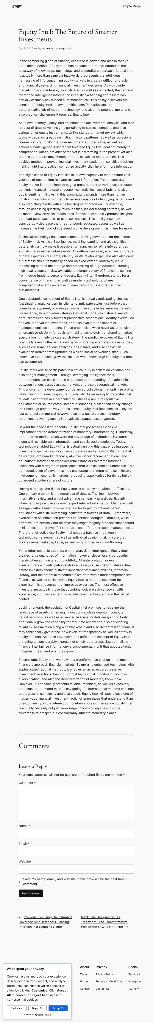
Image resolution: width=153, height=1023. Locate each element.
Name (24, 826)
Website (25, 861)
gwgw (17, 6)
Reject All (37, 1008)
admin (46, 48)
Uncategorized (63, 48)
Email (24, 844)
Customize (16, 1008)
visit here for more (118, 228)
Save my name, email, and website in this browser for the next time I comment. (74, 881)
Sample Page (131, 6)
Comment (27, 783)
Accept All (58, 1008)
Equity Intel (81, 114)
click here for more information (110, 166)
